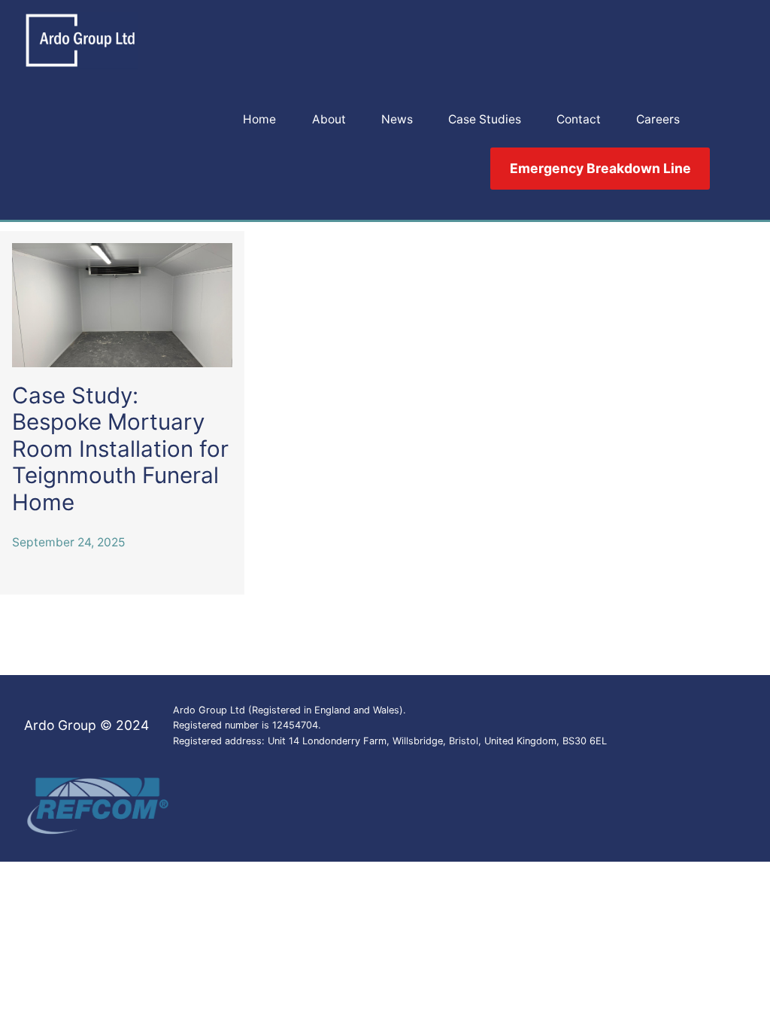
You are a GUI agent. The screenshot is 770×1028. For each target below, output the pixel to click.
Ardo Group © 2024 (86, 725)
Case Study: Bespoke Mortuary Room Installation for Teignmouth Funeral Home (120, 449)
